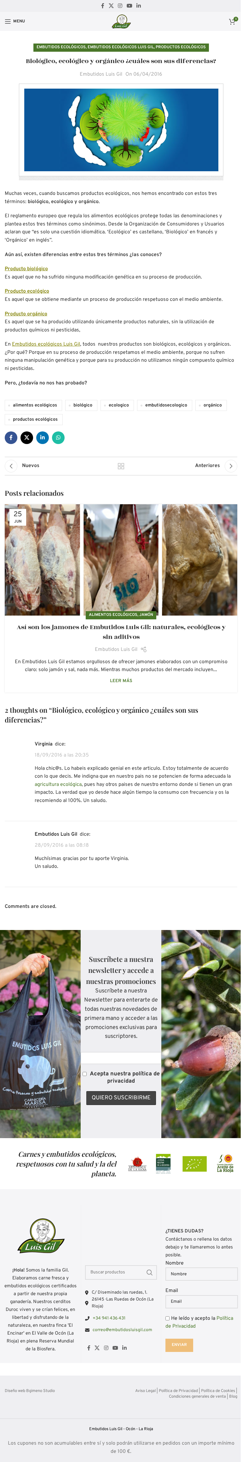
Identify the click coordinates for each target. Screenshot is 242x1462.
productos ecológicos (35, 420)
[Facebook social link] (103, 6)
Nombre (174, 1263)
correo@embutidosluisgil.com (122, 1330)
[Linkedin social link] (138, 6)
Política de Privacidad (178, 1391)
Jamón (146, 614)
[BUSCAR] (149, 1272)
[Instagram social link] (120, 6)
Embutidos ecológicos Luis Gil (121, 47)
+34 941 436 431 (109, 1318)
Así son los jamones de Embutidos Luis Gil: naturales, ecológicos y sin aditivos (121, 632)
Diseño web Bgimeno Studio (30, 1391)
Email (171, 1291)
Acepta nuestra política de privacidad (125, 1077)
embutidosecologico (166, 405)
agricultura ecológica (58, 784)
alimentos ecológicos (35, 405)
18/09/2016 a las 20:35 (62, 755)
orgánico (213, 405)
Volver (121, 466)
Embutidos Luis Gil (101, 74)
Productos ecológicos (181, 47)
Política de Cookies (218, 1391)
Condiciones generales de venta (197, 1396)
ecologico (119, 405)
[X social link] (111, 6)
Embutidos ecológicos (61, 47)
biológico (82, 405)
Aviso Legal (145, 1391)
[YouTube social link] (129, 6)
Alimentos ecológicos (113, 614)
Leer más (121, 681)
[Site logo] (120, 21)
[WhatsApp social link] (58, 437)
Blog (233, 1396)
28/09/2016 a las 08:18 (62, 845)
